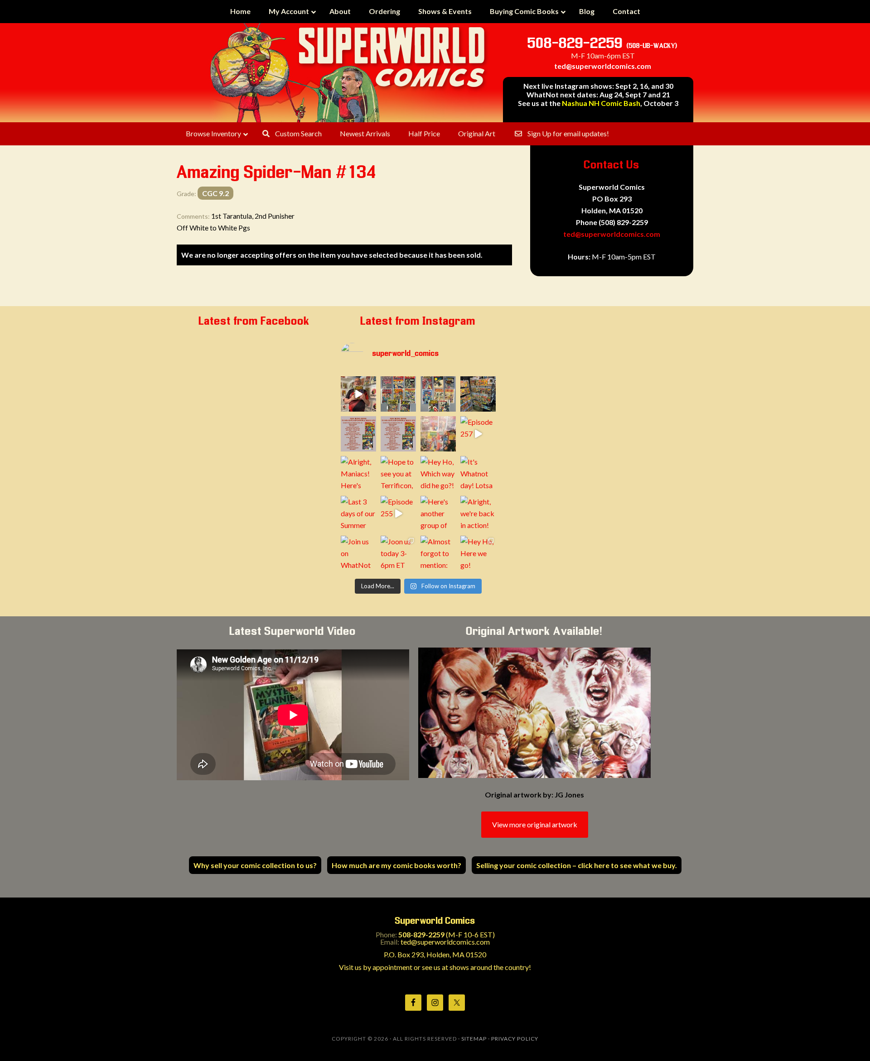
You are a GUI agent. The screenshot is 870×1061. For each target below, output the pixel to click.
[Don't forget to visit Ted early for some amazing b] (358, 433)
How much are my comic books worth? (396, 865)
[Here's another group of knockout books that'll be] (438, 513)
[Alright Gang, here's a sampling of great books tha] (438, 433)
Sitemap (474, 1038)
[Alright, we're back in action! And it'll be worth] (478, 513)
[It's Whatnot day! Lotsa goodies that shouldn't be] (478, 473)
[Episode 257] (478, 433)
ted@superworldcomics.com (602, 66)
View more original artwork (534, 824)
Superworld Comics (349, 72)
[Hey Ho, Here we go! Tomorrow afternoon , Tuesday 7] (478, 553)
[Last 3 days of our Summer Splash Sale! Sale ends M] (358, 513)
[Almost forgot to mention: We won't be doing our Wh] (438, 553)
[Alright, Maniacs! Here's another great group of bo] (358, 473)
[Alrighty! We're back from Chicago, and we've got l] (438, 394)
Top (848, 1039)
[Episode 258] (358, 394)
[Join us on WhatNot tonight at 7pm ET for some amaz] (358, 553)
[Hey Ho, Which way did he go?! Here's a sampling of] (438, 473)
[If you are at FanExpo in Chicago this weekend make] (478, 394)
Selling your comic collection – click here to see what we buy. (576, 865)
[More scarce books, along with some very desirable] (398, 394)
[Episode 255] (398, 513)
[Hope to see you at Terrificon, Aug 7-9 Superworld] (398, 473)
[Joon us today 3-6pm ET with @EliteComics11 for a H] (398, 553)
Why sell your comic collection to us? (255, 865)
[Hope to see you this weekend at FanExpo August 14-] (398, 433)
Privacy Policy (514, 1038)
